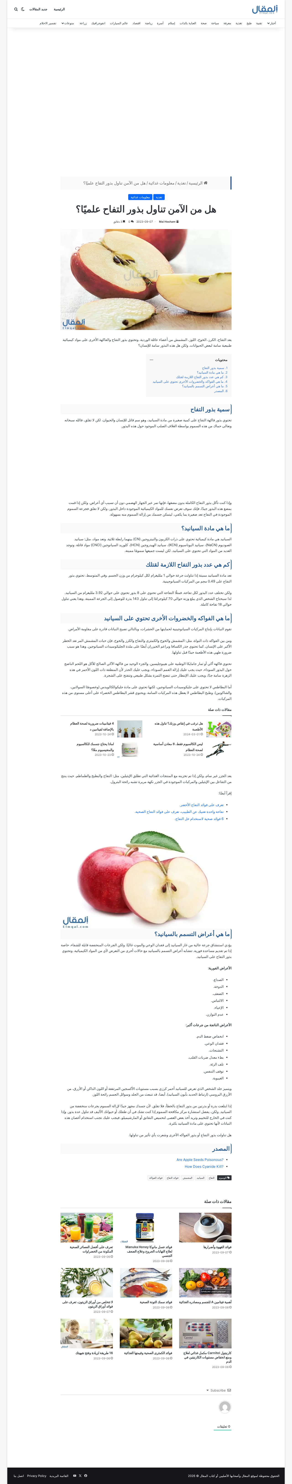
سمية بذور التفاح (213, 368)
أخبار (273, 23)
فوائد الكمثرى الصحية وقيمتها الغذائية (148, 1353)
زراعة (83, 23)
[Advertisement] (146, 103)
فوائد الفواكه (155, 1177)
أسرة (160, 23)
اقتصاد (137, 23)
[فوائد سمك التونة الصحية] (146, 1283)
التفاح (211, 1177)
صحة (204, 23)
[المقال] (264, 9)
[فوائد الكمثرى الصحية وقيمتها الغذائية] (146, 1333)
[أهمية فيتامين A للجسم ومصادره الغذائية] (205, 1283)
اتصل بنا (19, 1476)
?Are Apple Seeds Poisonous (200, 1159)
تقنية (259, 23)
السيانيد (200, 1177)
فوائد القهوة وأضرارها (217, 1247)
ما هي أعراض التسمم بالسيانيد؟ (203, 386)
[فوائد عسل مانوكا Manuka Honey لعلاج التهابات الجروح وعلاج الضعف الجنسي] (146, 1227)
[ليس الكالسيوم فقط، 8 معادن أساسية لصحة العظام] (218, 749)
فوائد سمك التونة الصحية (156, 1302)
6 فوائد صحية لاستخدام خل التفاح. (199, 819)
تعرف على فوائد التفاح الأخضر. (202, 805)
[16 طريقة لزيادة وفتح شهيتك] (86, 1333)
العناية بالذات (188, 23)
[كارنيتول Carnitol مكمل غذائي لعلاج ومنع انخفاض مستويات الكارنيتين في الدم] (205, 1333)
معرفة (227, 23)
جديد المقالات (38, 9)
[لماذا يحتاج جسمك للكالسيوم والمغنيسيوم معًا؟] (129, 749)
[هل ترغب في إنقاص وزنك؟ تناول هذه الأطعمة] (218, 729)
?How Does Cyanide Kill (204, 1166)
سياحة (215, 23)
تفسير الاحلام (48, 23)
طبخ (249, 23)
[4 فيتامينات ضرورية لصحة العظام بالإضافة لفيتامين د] (129, 729)
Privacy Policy (36, 1476)
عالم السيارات (119, 23)
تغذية (239, 23)
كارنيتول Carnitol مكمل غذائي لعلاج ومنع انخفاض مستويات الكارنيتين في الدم (207, 1357)
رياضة (148, 23)
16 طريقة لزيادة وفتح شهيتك (94, 1353)
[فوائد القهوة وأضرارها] (205, 1227)
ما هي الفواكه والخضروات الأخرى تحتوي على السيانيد (188, 381)
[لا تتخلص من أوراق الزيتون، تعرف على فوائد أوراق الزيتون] (86, 1283)
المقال (246, 1476)
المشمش (187, 1177)
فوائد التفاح (172, 1177)
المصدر (219, 391)
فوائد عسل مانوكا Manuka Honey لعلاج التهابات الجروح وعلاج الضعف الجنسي (148, 1251)
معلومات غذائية (162, 183)
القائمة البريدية (59, 1476)
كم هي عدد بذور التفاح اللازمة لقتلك (200, 377)
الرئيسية (59, 9)
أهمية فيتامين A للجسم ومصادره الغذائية (205, 1302)
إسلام (171, 23)
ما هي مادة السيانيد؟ (210, 372)
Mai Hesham (167, 221)
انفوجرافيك (98, 23)
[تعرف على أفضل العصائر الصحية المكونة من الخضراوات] (86, 1227)
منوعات (69, 23)
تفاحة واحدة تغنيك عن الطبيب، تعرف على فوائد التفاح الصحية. (179, 811)
